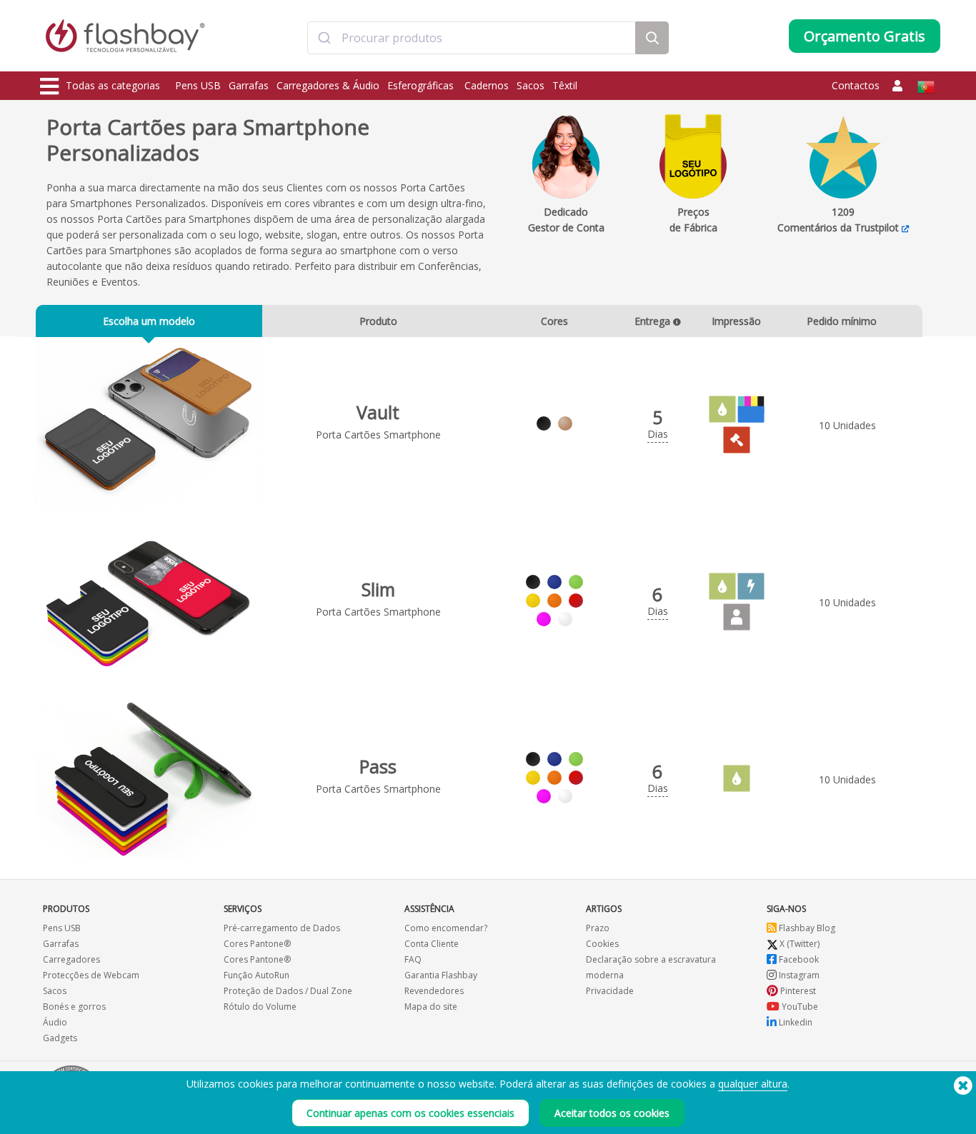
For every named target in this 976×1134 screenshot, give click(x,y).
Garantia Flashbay (440, 975)
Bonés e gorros (74, 1006)
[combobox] (471, 37)
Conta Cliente (431, 944)
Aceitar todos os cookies (611, 1113)
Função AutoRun (256, 975)
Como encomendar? (445, 928)
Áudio (55, 1022)
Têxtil (564, 85)
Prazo (597, 928)
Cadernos (486, 85)
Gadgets (60, 1038)
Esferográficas (422, 85)
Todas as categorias (113, 85)
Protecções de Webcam (91, 975)
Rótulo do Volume (260, 1006)
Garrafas (249, 85)
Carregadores (71, 959)
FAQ (413, 959)
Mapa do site (430, 1006)
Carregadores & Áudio (328, 85)
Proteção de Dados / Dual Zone (288, 991)
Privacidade (610, 991)
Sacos (530, 85)
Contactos (856, 85)
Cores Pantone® (257, 944)
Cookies (602, 944)
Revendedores (434, 991)
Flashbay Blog (806, 928)
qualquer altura (752, 1083)
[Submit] (325, 38)
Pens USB (198, 85)
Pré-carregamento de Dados (282, 928)
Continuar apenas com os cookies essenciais (410, 1113)
